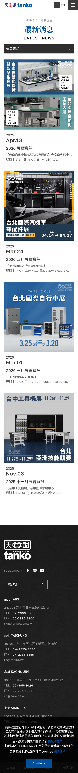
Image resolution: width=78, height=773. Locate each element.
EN (63, 5)
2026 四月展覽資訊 (23, 259)
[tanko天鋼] (17, 550)
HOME (30, 20)
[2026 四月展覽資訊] (39, 206)
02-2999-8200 (24, 612)
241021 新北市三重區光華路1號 (26, 607)
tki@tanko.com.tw (18, 623)
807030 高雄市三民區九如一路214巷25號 (33, 680)
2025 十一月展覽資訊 (25, 481)
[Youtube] (42, 571)
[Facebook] (27, 571)
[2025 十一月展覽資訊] (39, 428)
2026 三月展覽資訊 (23, 370)
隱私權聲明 (55, 741)
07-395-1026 (23, 685)
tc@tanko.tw (14, 659)
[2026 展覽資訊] (39, 94)
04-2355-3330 (24, 649)
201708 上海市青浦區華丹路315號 (28, 716)
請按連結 (60, 751)
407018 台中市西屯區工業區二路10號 (30, 643)
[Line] (34, 571)
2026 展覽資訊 (19, 148)
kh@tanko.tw (14, 696)
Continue (39, 763)
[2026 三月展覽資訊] (39, 317)
